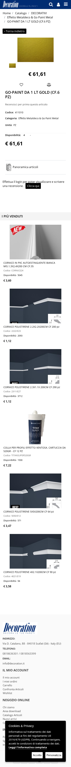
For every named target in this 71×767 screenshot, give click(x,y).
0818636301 (10, 653)
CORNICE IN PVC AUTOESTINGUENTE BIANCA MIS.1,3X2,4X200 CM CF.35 (29, 264)
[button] (35, 49)
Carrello (7, 685)
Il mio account (11, 677)
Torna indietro (15, 31)
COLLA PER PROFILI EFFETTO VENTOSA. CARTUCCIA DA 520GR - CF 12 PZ (34, 449)
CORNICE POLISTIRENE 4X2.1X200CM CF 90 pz (29, 572)
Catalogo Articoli (12, 715)
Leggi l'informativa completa (28, 747)
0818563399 (28, 653)
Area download (12, 711)
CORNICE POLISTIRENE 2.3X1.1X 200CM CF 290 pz (31, 387)
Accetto (37, 755)
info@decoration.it (13, 663)
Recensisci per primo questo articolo (26, 104)
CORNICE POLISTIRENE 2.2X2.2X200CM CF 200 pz (31, 326)
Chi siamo (8, 707)
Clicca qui (33, 186)
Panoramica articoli (25, 167)
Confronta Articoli (13, 689)
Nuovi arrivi (10, 719)
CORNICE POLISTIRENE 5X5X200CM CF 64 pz (28, 511)
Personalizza (54, 755)
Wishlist (7, 693)
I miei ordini (10, 681)
